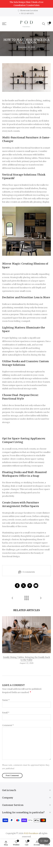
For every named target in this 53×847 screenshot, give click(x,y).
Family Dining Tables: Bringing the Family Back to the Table (26, 658)
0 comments (28, 572)
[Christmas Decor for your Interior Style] (12, 598)
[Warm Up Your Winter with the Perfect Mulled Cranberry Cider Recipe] (41, 598)
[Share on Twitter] (23, 585)
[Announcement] (26, 4)
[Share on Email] (35, 585)
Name (6, 700)
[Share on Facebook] (17, 585)
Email (5, 712)
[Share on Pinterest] (29, 585)
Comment (8, 725)
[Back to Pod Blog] (27, 598)
